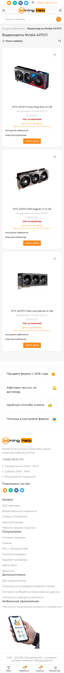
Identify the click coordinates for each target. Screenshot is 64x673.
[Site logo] (32, 10)
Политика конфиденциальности (23, 597)
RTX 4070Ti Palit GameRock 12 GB (32, 311)
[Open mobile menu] (4, 10)
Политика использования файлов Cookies (28, 586)
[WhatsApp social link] (15, 3)
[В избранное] (54, 54)
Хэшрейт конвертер (14, 559)
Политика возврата (14, 554)
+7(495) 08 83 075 (46, 2)
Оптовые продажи (14, 537)
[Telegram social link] (26, 3)
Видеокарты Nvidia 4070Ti (32, 111)
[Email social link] (9, 3)
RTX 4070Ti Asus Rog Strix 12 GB (32, 107)
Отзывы (7, 543)
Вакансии (8, 571)
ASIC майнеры (11, 505)
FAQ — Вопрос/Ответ (15, 548)
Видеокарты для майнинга (19, 511)
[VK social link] (20, 3)
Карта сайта (9, 565)
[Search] (58, 19)
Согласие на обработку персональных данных (31, 591)
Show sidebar (14, 41)
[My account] (60, 10)
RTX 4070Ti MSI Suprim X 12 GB (32, 209)
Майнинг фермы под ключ (19, 527)
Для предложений (14, 580)
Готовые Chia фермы (14, 516)
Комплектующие (12, 522)
